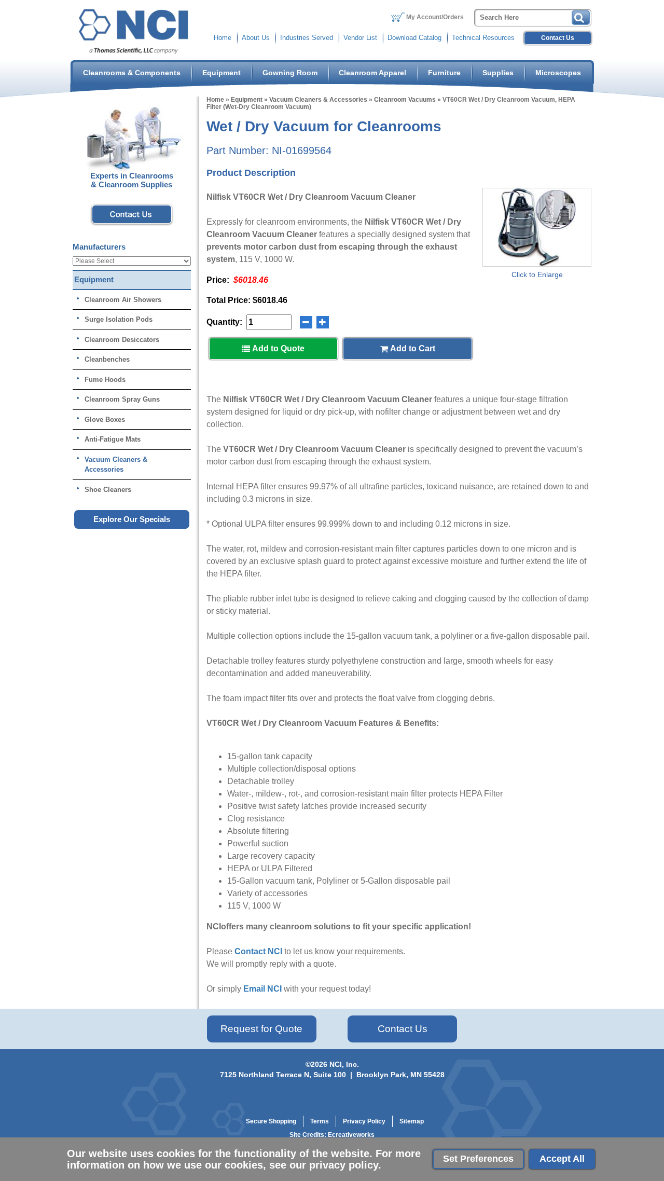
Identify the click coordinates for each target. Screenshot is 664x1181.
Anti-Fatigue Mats (113, 439)
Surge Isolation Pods (119, 319)
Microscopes (558, 72)
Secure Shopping (271, 1121)
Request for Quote (261, 1028)
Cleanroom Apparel (372, 72)
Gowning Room (289, 72)
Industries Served (306, 38)
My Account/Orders (435, 17)
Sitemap (411, 1121)
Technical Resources (483, 38)
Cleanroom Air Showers (123, 300)
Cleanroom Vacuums (405, 99)
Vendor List (360, 38)
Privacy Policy (364, 1121)
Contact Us (557, 38)
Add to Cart (411, 348)
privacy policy (343, 1165)
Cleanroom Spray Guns (122, 399)
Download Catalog (414, 38)
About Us (256, 38)
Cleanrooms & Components (132, 72)
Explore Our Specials (131, 519)
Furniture (444, 72)
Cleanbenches (107, 359)
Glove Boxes (105, 419)
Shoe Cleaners (108, 489)
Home (222, 38)
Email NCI (262, 988)
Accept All (562, 1158)
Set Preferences (478, 1158)
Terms (319, 1121)
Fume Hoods (105, 379)
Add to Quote (277, 348)
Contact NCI (258, 951)
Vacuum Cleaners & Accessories (318, 99)
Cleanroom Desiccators (122, 340)
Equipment (221, 72)
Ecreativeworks (351, 1134)
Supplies (498, 72)
